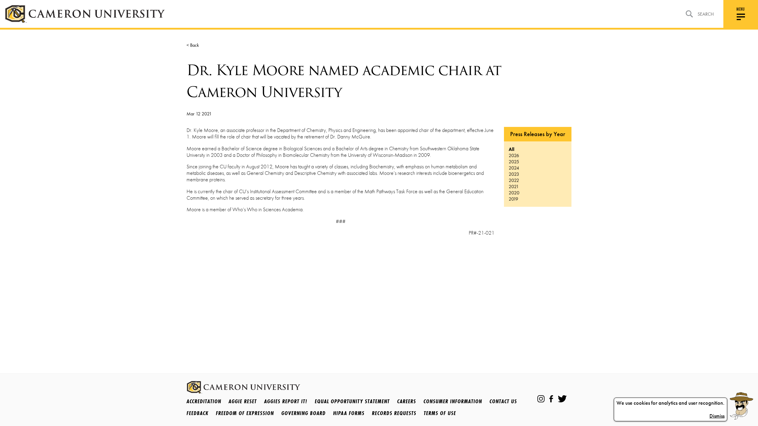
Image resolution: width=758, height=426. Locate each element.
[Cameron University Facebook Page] (551, 398)
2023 (514, 174)
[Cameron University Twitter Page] (562, 398)
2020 (514, 193)
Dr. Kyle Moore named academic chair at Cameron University (344, 81)
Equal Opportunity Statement (352, 401)
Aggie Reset (243, 401)
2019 (513, 199)
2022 (514, 180)
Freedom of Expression (245, 413)
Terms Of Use (440, 413)
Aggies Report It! (285, 401)
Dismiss (717, 416)
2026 (514, 155)
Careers (406, 401)
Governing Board (303, 413)
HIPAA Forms (348, 413)
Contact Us (503, 401)
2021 (514, 186)
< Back (193, 45)
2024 (514, 168)
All (511, 149)
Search (706, 14)
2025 (514, 162)
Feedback (197, 413)
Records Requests (394, 413)
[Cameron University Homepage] (85, 14)
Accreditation (204, 401)
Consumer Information (452, 401)
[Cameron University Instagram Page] (541, 398)
